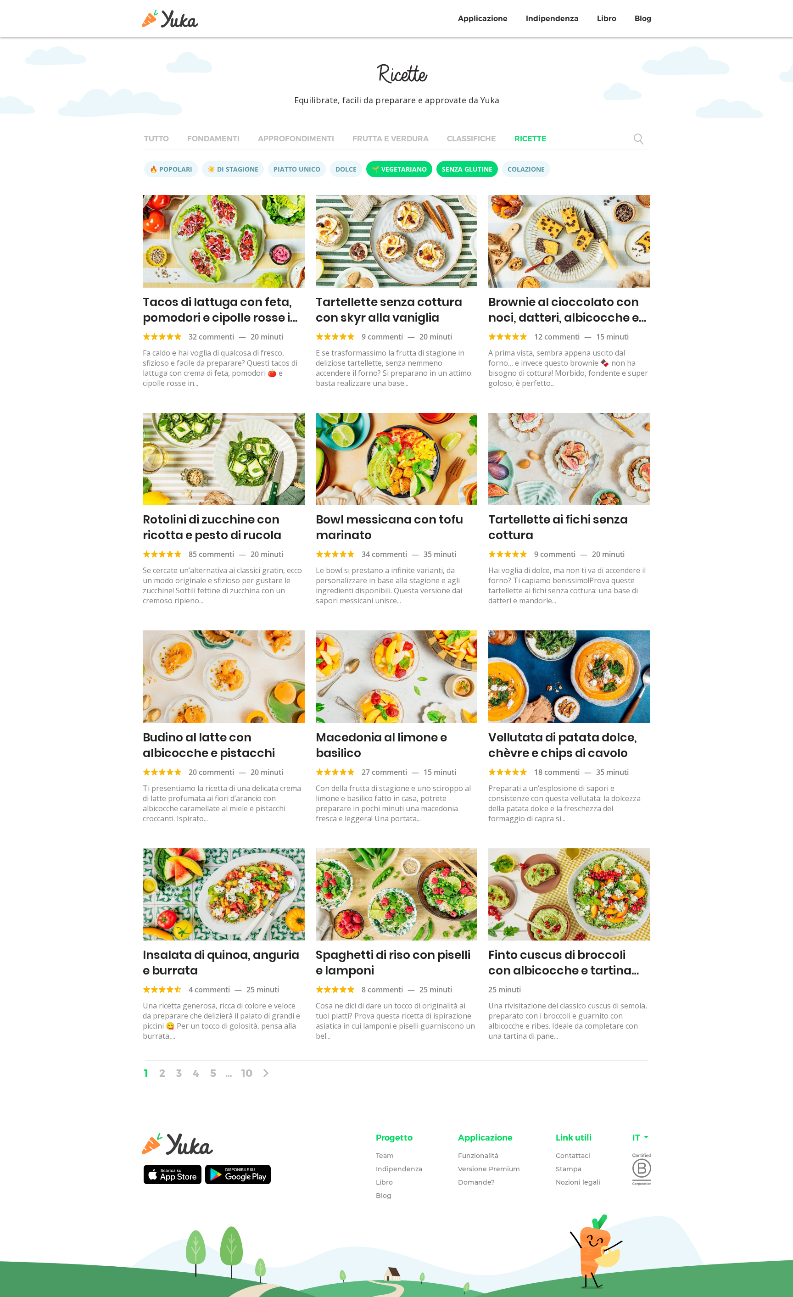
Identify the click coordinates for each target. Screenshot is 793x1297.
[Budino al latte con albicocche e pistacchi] (224, 676)
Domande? (476, 1182)
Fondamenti (213, 138)
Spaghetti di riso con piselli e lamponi (393, 963)
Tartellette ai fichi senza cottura (558, 527)
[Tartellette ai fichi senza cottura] (569, 459)
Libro (606, 18)
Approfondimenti (296, 138)
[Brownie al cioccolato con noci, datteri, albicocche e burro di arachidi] (569, 241)
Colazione (526, 169)
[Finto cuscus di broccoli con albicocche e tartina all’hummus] (569, 894)
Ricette (530, 138)
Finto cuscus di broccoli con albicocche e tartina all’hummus (559, 970)
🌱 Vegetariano (399, 169)
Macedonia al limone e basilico (381, 745)
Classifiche (471, 138)
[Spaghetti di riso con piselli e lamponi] (397, 894)
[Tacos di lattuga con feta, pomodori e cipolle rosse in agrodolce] (224, 241)
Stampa (568, 1169)
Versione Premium (489, 1169)
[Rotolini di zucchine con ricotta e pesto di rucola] (224, 459)
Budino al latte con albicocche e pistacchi (209, 745)
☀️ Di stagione (232, 169)
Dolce (346, 169)
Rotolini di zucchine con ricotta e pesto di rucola (212, 527)
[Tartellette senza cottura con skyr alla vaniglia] (397, 241)
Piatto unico (297, 169)
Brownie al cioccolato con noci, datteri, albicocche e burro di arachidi (563, 317)
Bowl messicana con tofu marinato (389, 527)
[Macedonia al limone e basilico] (397, 676)
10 (246, 1073)
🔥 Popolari (171, 169)
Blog (643, 18)
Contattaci (573, 1156)
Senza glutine (467, 169)
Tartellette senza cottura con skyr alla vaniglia (389, 310)
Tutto (156, 138)
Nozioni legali (578, 1182)
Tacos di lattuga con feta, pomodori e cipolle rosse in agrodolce (220, 317)
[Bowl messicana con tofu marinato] (397, 459)
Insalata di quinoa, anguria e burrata (221, 963)
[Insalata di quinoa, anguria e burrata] (224, 894)
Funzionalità (478, 1156)
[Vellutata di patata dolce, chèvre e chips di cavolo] (569, 676)
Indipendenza (552, 18)
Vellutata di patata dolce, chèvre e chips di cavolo (562, 745)
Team (385, 1156)
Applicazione (483, 18)
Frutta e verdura (390, 138)
